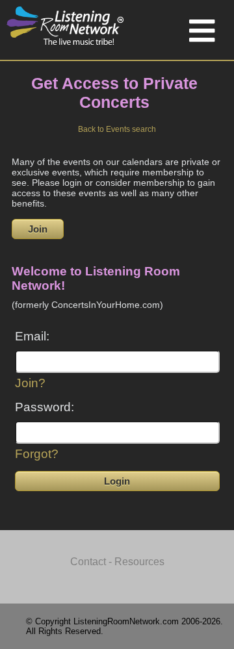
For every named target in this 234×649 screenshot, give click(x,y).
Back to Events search (117, 129)
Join (37, 229)
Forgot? (36, 454)
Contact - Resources (117, 561)
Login (117, 481)
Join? (30, 383)
